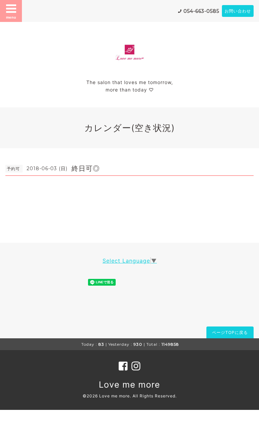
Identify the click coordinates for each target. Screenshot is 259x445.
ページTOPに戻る (230, 332)
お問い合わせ (238, 11)
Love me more (129, 384)
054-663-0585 (201, 11)
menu (11, 17)
